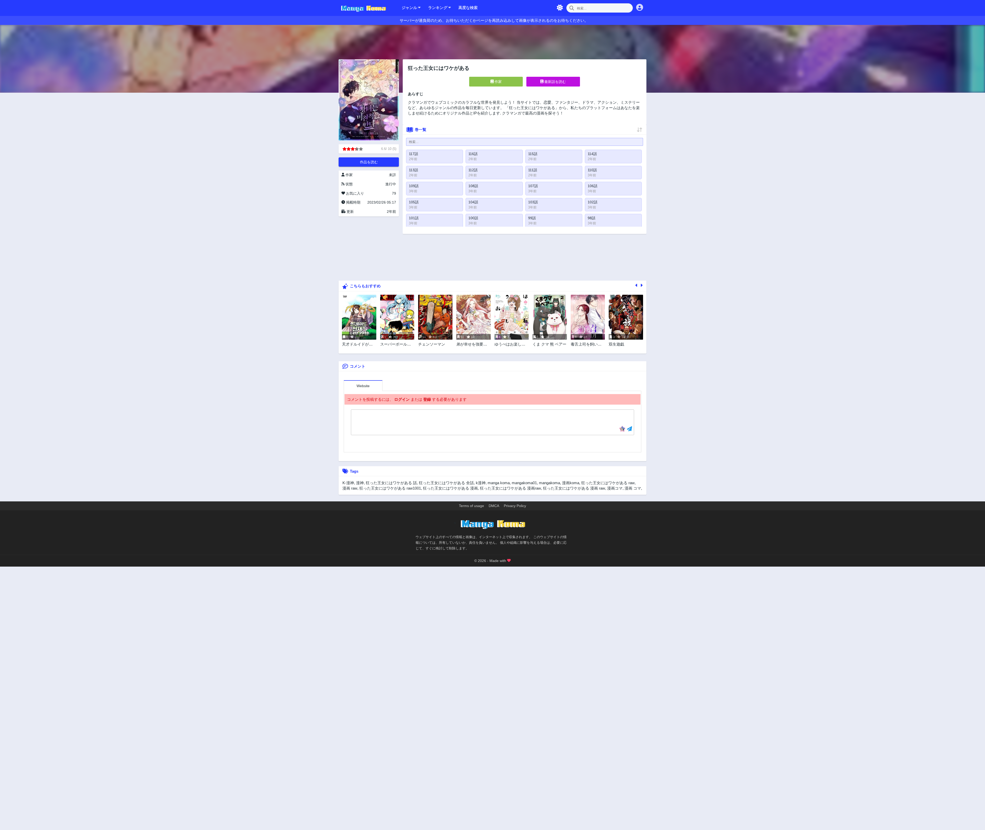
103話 (533, 202)
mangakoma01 (524, 483)
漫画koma (570, 483)
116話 (473, 154)
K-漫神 (348, 483)
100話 (473, 218)
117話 (413, 154)
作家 (498, 82)
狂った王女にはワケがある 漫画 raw (574, 488)
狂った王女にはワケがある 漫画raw (510, 488)
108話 (473, 186)
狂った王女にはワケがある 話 (391, 483)
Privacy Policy (515, 506)
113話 (413, 170)
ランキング (438, 7)
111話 (532, 170)
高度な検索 (468, 7)
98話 (591, 218)
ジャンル (410, 7)
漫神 (360, 483)
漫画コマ (615, 488)
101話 (414, 218)
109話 (414, 186)
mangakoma (549, 483)
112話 (473, 170)
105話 (414, 202)
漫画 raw (349, 488)
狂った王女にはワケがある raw (608, 483)
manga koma (499, 483)
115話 (532, 154)
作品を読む (369, 162)
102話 (592, 202)
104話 (473, 202)
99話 (532, 218)
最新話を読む (554, 82)
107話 (533, 186)
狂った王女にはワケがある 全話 (446, 483)
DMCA (494, 506)
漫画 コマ (633, 488)
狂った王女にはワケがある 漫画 (450, 488)
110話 (592, 170)
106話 (592, 186)
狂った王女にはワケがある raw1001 (390, 488)
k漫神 (481, 483)
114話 (592, 154)
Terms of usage (471, 506)
